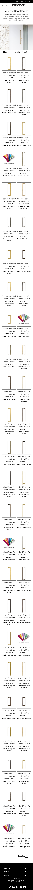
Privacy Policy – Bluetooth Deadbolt (16, 880)
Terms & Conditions (16, 882)
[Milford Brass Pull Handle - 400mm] (9, 764)
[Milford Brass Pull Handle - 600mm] (9, 382)
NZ (29, 1)
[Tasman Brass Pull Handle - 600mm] (9, 63)
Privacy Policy (16, 878)
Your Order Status (21, 1)
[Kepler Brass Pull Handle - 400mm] (9, 701)
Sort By (17, 52)
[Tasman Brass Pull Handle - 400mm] (9, 222)
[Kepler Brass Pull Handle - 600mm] (9, 415)
